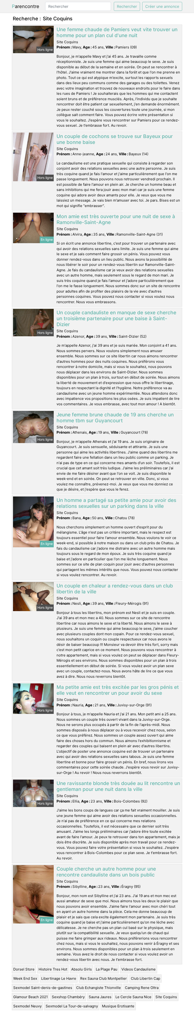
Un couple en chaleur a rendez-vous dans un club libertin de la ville (115, 589)
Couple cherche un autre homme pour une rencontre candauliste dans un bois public (106, 872)
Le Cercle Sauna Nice (133, 997)
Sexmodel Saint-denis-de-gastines (42, 987)
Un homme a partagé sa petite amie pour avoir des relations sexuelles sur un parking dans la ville (116, 503)
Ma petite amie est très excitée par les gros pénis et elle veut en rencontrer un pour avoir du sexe (118, 690)
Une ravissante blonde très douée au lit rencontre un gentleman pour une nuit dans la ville (118, 786)
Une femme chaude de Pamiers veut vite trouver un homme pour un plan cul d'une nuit (117, 32)
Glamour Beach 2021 (30, 997)
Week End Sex (25, 978)
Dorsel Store (24, 969)
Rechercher (127, 6)
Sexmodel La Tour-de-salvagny (72, 1006)
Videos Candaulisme (138, 969)
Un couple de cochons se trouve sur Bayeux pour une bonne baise (115, 139)
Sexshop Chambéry (68, 997)
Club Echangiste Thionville (98, 987)
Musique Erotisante (118, 1006)
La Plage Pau (106, 969)
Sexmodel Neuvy (27, 1006)
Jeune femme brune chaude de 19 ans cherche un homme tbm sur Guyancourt (115, 417)
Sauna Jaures (100, 997)
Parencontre (25, 6)
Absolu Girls (81, 969)
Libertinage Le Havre (58, 978)
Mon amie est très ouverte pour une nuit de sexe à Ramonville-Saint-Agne (116, 219)
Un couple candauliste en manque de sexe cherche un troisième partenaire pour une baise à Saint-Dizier (116, 318)
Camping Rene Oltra (142, 987)
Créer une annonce (162, 6)
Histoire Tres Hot (53, 969)
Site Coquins (166, 997)
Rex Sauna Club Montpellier (103, 978)
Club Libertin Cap (145, 978)
